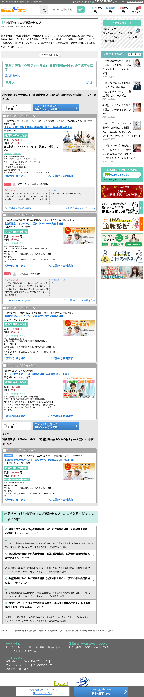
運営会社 (24, 668)
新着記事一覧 (134, 54)
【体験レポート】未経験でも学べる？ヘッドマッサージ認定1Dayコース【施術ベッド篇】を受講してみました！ (119, 153)
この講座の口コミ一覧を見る (80, 208)
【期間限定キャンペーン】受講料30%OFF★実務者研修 (33, 223)
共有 (44, 11)
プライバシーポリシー (18, 665)
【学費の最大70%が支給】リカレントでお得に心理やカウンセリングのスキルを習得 (116, 69)
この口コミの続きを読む (18, 208)
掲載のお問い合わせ (135, 2)
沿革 (87, 647)
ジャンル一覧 (24, 647)
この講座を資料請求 (61, 175)
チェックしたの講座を (101, 691)
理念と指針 (75, 647)
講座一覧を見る (49, 54)
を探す (111, 9)
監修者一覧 (30, 651)
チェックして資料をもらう (21, 115)
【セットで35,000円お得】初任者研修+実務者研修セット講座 (37, 374)
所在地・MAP (101, 647)
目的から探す (55, 647)
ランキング (15, 651)
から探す (95, 9)
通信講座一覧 (12, 75)
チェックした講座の (47, 108)
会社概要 (10, 668)
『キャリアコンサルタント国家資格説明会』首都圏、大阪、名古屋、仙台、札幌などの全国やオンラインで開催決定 (121, 131)
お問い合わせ (13, 661)
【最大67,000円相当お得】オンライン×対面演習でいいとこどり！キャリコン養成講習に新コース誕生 (116, 91)
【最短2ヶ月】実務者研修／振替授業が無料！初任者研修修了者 (38, 127)
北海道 (88, 82)
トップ (9, 647)
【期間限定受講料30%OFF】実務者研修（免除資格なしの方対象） (39, 460)
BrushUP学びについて (36, 661)
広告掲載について (42, 665)
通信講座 (39, 647)
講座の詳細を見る (15, 176)
